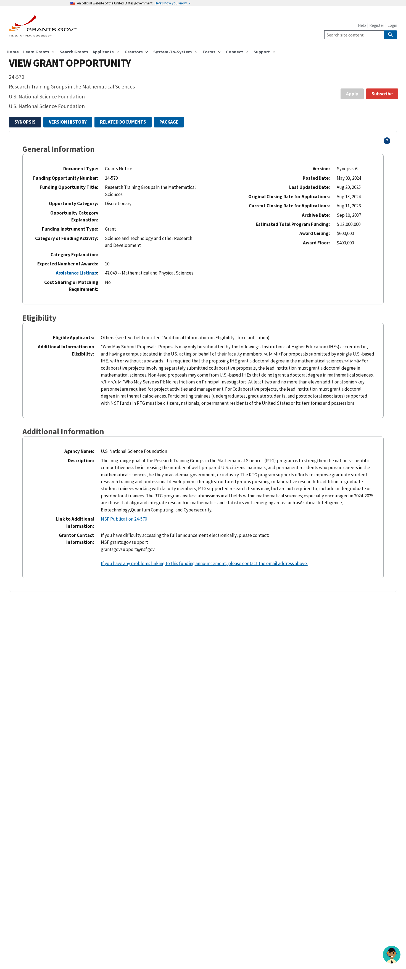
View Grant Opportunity (70, 63)
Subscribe (382, 94)
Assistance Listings (76, 273)
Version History (68, 122)
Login (392, 25)
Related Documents (123, 122)
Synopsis (25, 122)
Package (168, 122)
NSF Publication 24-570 (124, 519)
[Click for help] (387, 142)
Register (376, 25)
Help (362, 25)
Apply (352, 94)
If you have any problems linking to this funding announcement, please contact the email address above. (204, 563)
